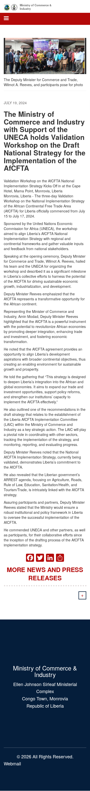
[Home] (11, 6)
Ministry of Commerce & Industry (36, 7)
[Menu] (6, 18)
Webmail (12, 763)
